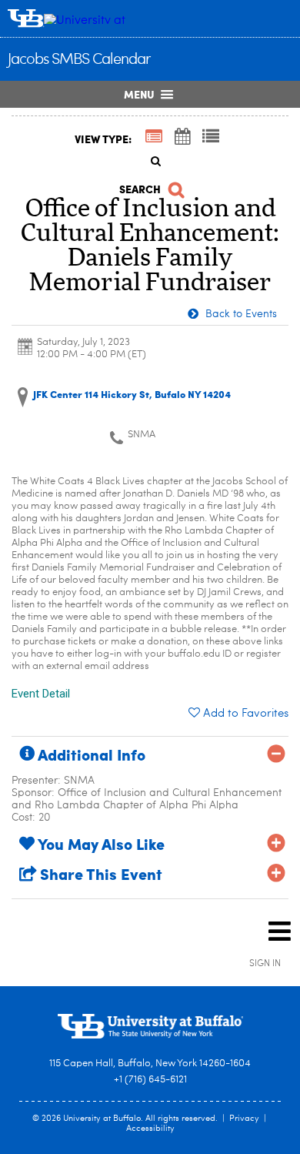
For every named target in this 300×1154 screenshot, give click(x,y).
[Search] (150, 160)
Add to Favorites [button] (245, 714)
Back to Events (239, 314)
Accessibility (150, 1129)
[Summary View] (153, 138)
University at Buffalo (102, 1119)
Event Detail (41, 694)
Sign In (265, 963)
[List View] (210, 138)
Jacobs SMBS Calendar (79, 60)
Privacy (244, 1119)
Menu (139, 94)
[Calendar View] (182, 138)
